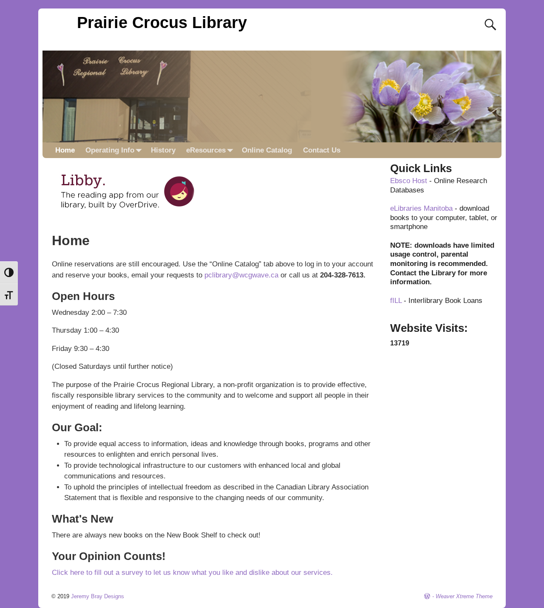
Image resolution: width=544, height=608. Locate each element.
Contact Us (321, 150)
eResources (206, 150)
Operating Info (109, 150)
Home (65, 150)
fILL (396, 301)
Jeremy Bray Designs (97, 596)
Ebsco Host (408, 181)
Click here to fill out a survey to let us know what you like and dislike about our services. (192, 572)
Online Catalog (267, 150)
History (163, 150)
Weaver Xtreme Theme (464, 596)
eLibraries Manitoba (421, 208)
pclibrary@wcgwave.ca (241, 275)
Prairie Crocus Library (162, 22)
